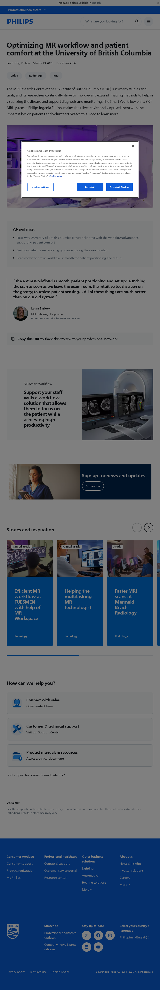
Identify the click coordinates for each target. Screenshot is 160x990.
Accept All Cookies (119, 187)
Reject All (90, 187)
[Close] (133, 146)
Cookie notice (55, 176)
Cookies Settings (40, 187)
